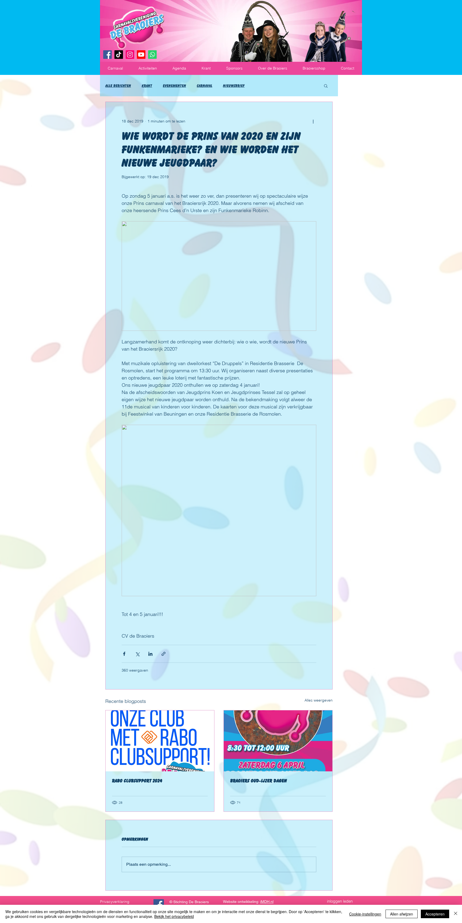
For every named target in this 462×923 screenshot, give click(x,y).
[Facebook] (107, 54)
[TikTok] (118, 54)
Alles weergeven (319, 700)
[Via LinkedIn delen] (150, 653)
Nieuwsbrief (234, 85)
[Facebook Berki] (158, 904)
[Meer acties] (313, 121)
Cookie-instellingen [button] (365, 914)
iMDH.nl (267, 901)
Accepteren (435, 914)
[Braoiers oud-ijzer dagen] (278, 740)
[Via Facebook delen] (124, 653)
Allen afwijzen (401, 914)
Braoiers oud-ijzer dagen (258, 780)
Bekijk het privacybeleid (174, 916)
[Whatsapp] (152, 54)
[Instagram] (130, 54)
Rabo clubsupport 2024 (137, 780)
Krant (147, 85)
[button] (115, 68)
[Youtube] (141, 54)
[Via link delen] (163, 653)
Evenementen (174, 85)
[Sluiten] (455, 914)
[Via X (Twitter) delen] (137, 653)
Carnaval (204, 85)
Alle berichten (118, 85)
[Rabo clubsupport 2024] (160, 740)
